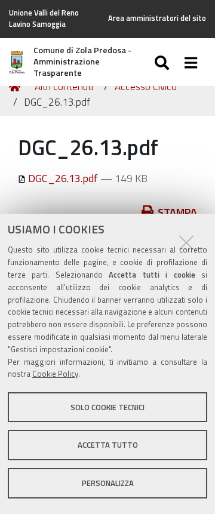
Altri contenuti (64, 86)
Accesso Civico (146, 86)
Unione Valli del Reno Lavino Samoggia (44, 18)
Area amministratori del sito (157, 18)
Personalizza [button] (108, 483)
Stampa (177, 212)
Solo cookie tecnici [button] (107, 407)
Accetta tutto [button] (108, 445)
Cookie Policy (55, 374)
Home (16, 87)
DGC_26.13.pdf (63, 178)
